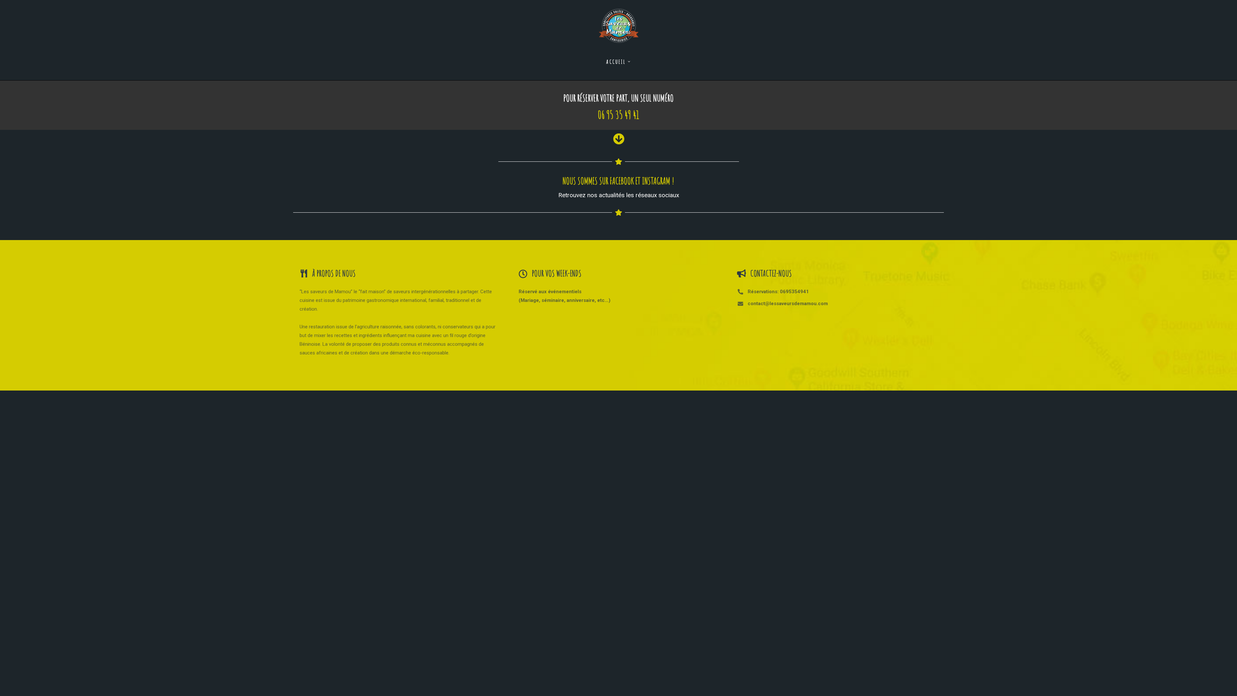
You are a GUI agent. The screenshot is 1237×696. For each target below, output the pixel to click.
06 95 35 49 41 (618, 114)
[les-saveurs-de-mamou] (618, 21)
